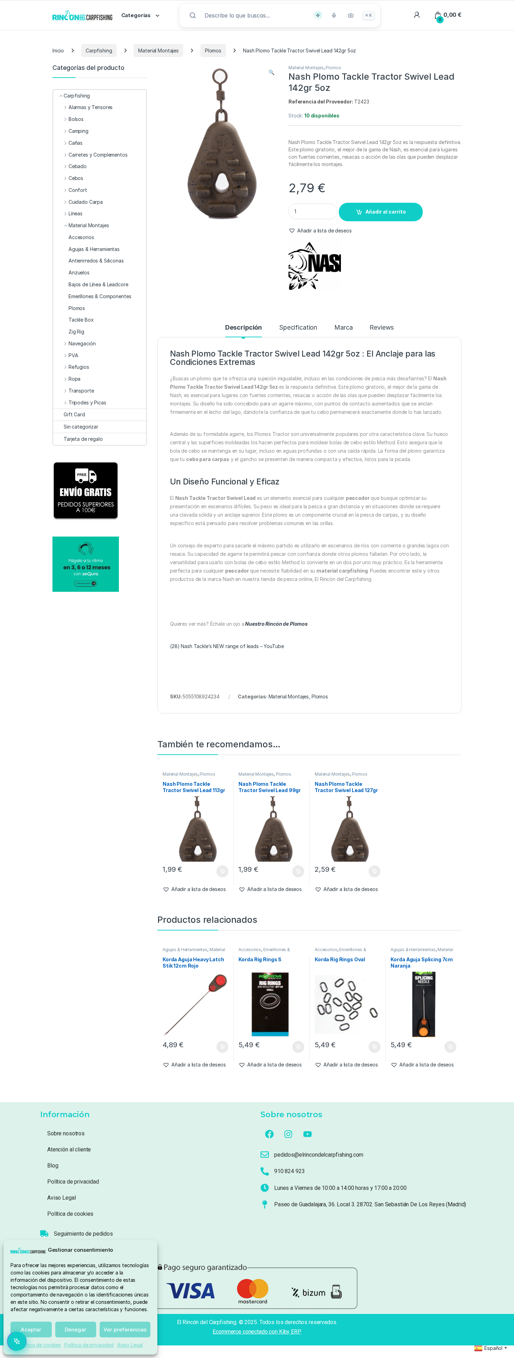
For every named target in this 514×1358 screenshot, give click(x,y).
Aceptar (31, 1329)
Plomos (213, 50)
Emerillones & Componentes (264, 952)
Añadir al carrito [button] (220, 871)
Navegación (82, 343)
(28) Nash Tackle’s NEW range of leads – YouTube (227, 646)
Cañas (76, 143)
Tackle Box (81, 320)
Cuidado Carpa (86, 202)
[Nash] (314, 266)
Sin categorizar (81, 427)
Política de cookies (39, 1345)
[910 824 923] (264, 1171)
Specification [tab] (298, 327)
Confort (78, 190)
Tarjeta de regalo (83, 439)
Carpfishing (99, 50)
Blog (52, 1165)
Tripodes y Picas (87, 402)
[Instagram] (288, 1134)
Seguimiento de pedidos (83, 1233)
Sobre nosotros (66, 1133)
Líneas (76, 213)
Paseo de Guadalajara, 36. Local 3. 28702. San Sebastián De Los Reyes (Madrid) (370, 1204)
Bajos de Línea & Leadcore (98, 284)
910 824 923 (289, 1171)
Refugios (79, 367)
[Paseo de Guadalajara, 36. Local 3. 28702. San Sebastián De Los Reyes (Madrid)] (264, 1204)
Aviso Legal (130, 1345)
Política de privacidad (89, 1345)
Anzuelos (79, 272)
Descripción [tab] (243, 327)
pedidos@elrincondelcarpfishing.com (318, 1154)
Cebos (76, 178)
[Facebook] (269, 1134)
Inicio (58, 50)
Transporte (81, 391)
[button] (271, 72)
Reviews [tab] (382, 327)
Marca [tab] (343, 327)
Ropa (74, 379)
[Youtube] (307, 1134)
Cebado (78, 166)
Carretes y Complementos (98, 155)
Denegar (75, 1329)
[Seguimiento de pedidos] (44, 1233)
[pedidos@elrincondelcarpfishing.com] (264, 1154)
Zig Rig (76, 332)
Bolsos (76, 119)
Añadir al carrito (385, 212)
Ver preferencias (125, 1329)
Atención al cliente (69, 1149)
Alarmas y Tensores (91, 107)
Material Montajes (158, 50)
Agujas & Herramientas (185, 949)
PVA (73, 355)
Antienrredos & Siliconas (96, 261)
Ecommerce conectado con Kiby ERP (257, 1331)
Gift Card (74, 414)
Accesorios (249, 949)
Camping (78, 131)
